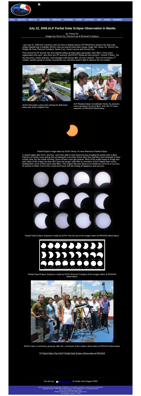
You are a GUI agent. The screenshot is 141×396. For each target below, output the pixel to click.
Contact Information (96, 387)
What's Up (33, 20)
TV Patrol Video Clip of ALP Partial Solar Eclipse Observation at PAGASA (72, 353)
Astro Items (89, 20)
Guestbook (117, 20)
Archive (79, 20)
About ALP (21, 20)
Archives (82, 387)
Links (99, 20)
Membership (44, 20)
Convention (68, 20)
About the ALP (47, 387)
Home (12, 20)
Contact (107, 20)
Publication (56, 20)
